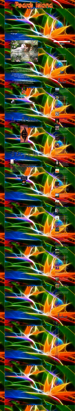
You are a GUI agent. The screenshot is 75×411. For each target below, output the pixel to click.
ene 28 (57, 351)
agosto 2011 (57, 358)
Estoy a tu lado (57, 168)
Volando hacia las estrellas (59, 111)
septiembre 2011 (57, 359)
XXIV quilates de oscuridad (58, 272)
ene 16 (57, 340)
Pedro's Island (57, 276)
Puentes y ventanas (26, 104)
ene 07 (57, 331)
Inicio (25, 108)
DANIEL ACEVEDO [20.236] (63, 208)
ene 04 (57, 327)
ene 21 (57, 345)
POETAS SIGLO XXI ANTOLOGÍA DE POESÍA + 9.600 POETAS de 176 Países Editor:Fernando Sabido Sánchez (62, 207)
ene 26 (57, 350)
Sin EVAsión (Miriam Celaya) (59, 238)
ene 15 (57, 339)
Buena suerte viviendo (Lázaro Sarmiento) (61, 248)
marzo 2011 (56, 354)
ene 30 (57, 352)
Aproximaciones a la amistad (20, 104)
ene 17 (57, 341)
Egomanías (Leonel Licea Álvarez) (60, 243)
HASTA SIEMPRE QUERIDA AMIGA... (60, 188)
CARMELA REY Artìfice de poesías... (60, 199)
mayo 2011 (56, 356)
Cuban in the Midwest (58, 283)
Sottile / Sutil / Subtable (58, 244)
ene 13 (57, 337)
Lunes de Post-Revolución (59, 160)
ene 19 (57, 343)
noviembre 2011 (57, 360)
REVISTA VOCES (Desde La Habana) (60, 149)
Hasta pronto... (57, 234)
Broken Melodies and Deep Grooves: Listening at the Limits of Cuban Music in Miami (63, 138)
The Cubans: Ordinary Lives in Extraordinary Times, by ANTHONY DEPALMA (63, 162)
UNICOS (60, 249)
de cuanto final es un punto (58, 107)
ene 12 (57, 336)
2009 (55, 321)
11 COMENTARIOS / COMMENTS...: (21, 103)
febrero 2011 (57, 353)
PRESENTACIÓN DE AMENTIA (63, 200)
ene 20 (57, 344)
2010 (55, 322)
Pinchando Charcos (58, 106)
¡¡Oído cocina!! (57, 94)
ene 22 (57, 346)
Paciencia (56, 291)
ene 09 (57, 333)
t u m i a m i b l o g (58, 136)
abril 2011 (56, 355)
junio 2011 (56, 357)
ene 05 (57, 329)
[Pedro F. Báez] (61, 68)
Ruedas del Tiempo (58, 271)
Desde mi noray (57, 132)
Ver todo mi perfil (13, 172)
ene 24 (57, 348)
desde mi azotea (57, 87)
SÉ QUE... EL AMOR (62, 227)
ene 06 (57, 330)
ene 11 (57, 335)
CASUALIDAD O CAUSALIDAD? (63, 193)
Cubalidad (60, 277)
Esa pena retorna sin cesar (58, 133)
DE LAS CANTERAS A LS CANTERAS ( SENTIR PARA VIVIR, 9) (63, 89)
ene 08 (57, 332)
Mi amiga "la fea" (14, 34)
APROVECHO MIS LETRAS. (59, 222)
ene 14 (57, 338)
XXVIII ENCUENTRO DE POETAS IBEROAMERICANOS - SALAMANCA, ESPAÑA (63, 127)
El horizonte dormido (58, 233)
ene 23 (57, 347)
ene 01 (57, 325)
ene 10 (57, 334)
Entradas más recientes (14, 108)
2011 (55, 323)
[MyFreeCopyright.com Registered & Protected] (24, 175)
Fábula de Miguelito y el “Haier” (59, 239)
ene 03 (57, 326)
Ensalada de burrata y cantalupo (63, 95)
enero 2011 (56, 324)
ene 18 (57, 342)
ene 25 (57, 349)
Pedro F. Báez (17, 159)
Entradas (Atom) (17, 110)
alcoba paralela (57, 181)
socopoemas (57, 155)
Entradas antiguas (35, 108)
